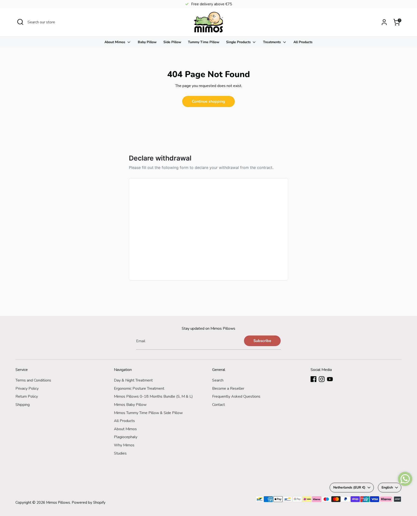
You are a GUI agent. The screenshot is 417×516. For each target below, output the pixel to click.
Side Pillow (172, 42)
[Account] (384, 22)
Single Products (239, 42)
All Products (303, 42)
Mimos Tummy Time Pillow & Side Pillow (148, 412)
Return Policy (26, 396)
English (387, 487)
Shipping (22, 404)
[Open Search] (20, 22)
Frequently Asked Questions (236, 396)
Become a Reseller (228, 388)
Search (217, 380)
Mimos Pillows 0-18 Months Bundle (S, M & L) (153, 396)
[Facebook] (313, 379)
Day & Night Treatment (133, 380)
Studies (120, 453)
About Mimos (115, 42)
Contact (218, 404)
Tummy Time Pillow (203, 42)
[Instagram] (322, 379)
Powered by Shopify (88, 502)
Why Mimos (124, 445)
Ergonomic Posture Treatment (139, 388)
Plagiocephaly (125, 437)
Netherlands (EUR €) (349, 487)
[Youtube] (330, 379)
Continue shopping (208, 101)
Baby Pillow (147, 42)
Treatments (272, 42)
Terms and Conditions (33, 380)
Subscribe (262, 340)
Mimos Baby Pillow (130, 404)
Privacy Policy (27, 388)
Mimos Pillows (58, 502)
